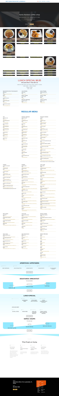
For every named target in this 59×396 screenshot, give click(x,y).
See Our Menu (29, 272)
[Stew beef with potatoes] (36, 40)
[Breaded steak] (50, 40)
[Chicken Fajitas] (5, 56)
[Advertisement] (29, 7)
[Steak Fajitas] (18, 56)
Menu (40, 1)
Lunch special (44, 1)
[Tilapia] (23, 40)
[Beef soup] (9, 54)
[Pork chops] (31, 42)
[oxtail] (17, 74)
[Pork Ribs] (18, 42)
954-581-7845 (16, 387)
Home (38, 1)
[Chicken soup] (45, 42)
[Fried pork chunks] (5, 74)
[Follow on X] (15, 389)
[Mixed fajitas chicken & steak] (33, 56)
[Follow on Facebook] (13, 389)
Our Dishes (48, 1)
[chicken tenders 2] (9, 40)
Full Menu (29, 290)
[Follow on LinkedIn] (16, 389)
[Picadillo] (45, 74)
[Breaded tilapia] (32, 74)
